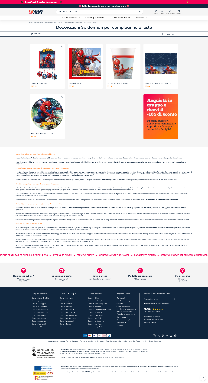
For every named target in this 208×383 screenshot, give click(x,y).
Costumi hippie (65, 324)
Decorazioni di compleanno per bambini (48, 23)
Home (31, 23)
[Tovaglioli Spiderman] (85, 63)
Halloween (75, 214)
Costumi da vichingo (67, 318)
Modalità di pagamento (126, 314)
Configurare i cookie (140, 341)
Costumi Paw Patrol (95, 315)
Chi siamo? (121, 298)
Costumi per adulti (69, 18)
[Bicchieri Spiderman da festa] (123, 63)
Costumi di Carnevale (40, 327)
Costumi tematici (119, 18)
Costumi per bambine (40, 309)
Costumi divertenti (67, 298)
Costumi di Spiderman (96, 321)
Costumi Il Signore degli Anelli (99, 309)
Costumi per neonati (39, 307)
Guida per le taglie (124, 320)
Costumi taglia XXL (39, 324)
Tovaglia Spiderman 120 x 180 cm (158, 83)
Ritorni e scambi (123, 317)
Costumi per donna (39, 318)
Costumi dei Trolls (94, 318)
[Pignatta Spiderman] (47, 63)
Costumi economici (39, 321)
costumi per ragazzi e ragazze (47, 220)
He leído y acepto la (157, 303)
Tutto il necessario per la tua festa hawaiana (104, 6)
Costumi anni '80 (66, 304)
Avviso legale (99, 341)
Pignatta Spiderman (39, 83)
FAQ (130, 341)
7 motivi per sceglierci (125, 301)
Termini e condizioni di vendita (116, 341)
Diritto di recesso (155, 341)
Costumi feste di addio (40, 298)
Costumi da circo (66, 327)
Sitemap (120, 326)
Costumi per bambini (94, 18)
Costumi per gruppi (39, 301)
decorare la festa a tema (36, 176)
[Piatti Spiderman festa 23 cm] (47, 114)
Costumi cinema (66, 307)
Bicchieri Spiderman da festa (118, 83)
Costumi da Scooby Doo (97, 304)
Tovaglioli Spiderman (77, 83)
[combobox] (99, 12)
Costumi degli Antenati (97, 327)
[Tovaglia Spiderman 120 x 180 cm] (161, 63)
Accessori (140, 18)
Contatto (120, 304)
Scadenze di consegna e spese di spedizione (126, 310)
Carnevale (111, 214)
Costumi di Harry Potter (97, 301)
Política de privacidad (163, 303)
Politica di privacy (72, 341)
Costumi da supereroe (68, 315)
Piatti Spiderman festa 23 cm (42, 133)
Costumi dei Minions (95, 324)
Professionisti (121, 323)
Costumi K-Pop (93, 298)
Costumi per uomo (39, 315)
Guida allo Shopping (125, 307)
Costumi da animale (67, 312)
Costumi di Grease (95, 312)
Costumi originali (66, 301)
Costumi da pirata (67, 309)
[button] (178, 12)
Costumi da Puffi (94, 307)
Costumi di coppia (39, 304)
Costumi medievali (67, 321)
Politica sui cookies (86, 341)
